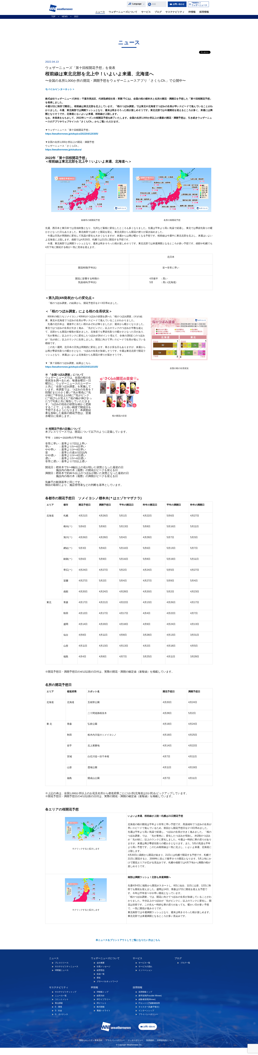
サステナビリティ (175, 12)
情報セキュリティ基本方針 (90, 1040)
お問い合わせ (178, 4)
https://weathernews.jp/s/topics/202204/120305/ (71, 134)
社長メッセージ (103, 966)
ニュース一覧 (61, 995)
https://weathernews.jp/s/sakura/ (63, 149)
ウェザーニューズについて (123, 12)
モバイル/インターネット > (59, 89)
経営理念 (101, 970)
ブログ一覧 (185, 963)
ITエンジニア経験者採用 (149, 1003)
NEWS (65, 16)
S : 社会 (58, 1010)
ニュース (100, 12)
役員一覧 (101, 974)
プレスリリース (62, 963)
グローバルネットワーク (107, 981)
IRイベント (101, 1003)
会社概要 (101, 963)
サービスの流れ (145, 966)
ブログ (158, 12)
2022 (76, 16)
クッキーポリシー (135, 1040)
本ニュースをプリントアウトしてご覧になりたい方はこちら (128, 940)
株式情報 (101, 1007)
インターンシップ (146, 1010)
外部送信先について (166, 1040)
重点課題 (59, 1003)
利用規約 (150, 1040)
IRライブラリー (103, 999)
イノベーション (145, 970)
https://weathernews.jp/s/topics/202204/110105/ (71, 367)
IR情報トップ (102, 992)
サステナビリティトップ (65, 992)
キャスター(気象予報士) (149, 1007)
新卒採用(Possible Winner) (150, 995)
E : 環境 (58, 1007)
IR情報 (192, 12)
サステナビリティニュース (66, 966)
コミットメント (62, 999)
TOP (53, 16)
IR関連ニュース (62, 970)
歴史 (99, 978)
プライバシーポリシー (148, 1014)
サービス (146, 12)
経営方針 (101, 995)
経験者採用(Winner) (147, 999)
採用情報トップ (145, 992)
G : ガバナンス (61, 1014)
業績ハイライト (103, 1010)
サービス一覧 (144, 963)
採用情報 (204, 12)
